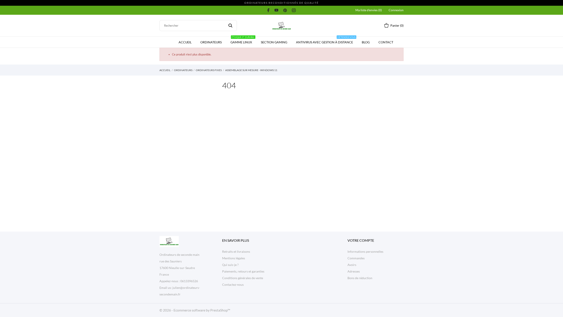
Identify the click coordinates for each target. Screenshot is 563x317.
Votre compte (360, 240)
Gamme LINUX (242, 40)
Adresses (353, 271)
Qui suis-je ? (230, 265)
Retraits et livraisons (236, 251)
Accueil (185, 42)
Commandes (356, 258)
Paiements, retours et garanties (243, 271)
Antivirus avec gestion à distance (326, 40)
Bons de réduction (359, 278)
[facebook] (268, 10)
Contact (385, 42)
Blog (366, 42)
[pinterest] (285, 10)
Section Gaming (274, 42)
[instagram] (294, 10)
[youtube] (276, 10)
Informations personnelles (365, 251)
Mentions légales (233, 258)
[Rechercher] (230, 25)
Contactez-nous (233, 284)
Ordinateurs (211, 42)
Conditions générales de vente (242, 278)
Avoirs (351, 265)
